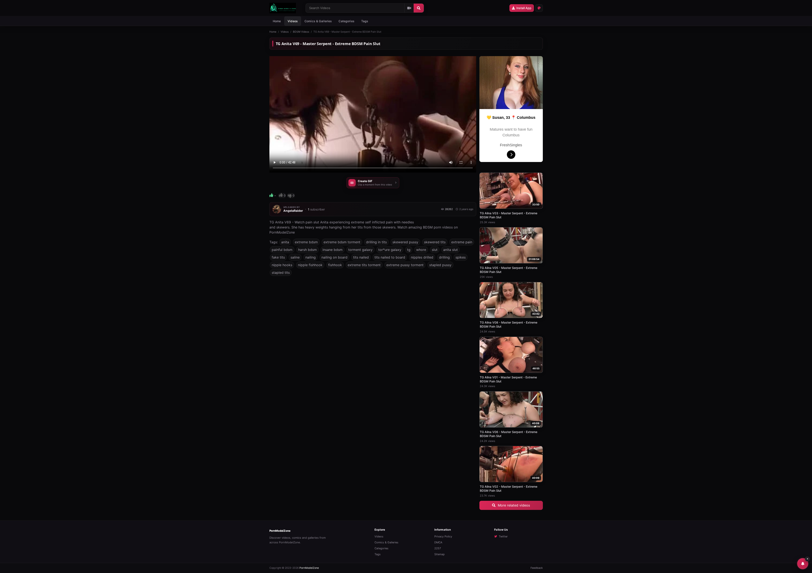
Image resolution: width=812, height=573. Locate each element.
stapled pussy (440, 265)
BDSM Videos (301, 31)
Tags (377, 554)
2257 (437, 548)
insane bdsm (332, 250)
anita (285, 242)
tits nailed (361, 257)
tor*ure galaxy (389, 250)
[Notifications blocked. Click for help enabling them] (802, 563)
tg (408, 250)
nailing (310, 257)
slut (435, 250)
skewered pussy (405, 242)
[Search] (419, 8)
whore (421, 250)
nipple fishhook (310, 265)
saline (295, 257)
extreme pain (461, 242)
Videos (293, 21)
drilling (444, 257)
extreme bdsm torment (342, 242)
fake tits (278, 257)
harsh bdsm (307, 250)
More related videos (513, 505)
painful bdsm (282, 250)
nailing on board (334, 257)
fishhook (335, 265)
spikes (460, 257)
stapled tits (281, 272)
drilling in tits (376, 242)
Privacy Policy (443, 536)
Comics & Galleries (318, 21)
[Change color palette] (539, 8)
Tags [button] (364, 21)
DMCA (438, 542)
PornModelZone (280, 530)
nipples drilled (422, 257)
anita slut (450, 250)
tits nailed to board (389, 257)
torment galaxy (360, 250)
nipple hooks (282, 265)
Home (277, 21)
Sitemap (439, 554)
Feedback (537, 567)
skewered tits (435, 242)
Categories (346, 21)
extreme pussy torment (405, 265)
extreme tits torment (364, 265)
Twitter (503, 536)
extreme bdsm (306, 242)
